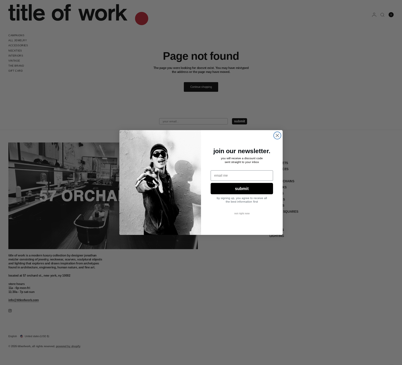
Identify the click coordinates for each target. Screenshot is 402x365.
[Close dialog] (277, 135)
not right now (242, 213)
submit (242, 188)
